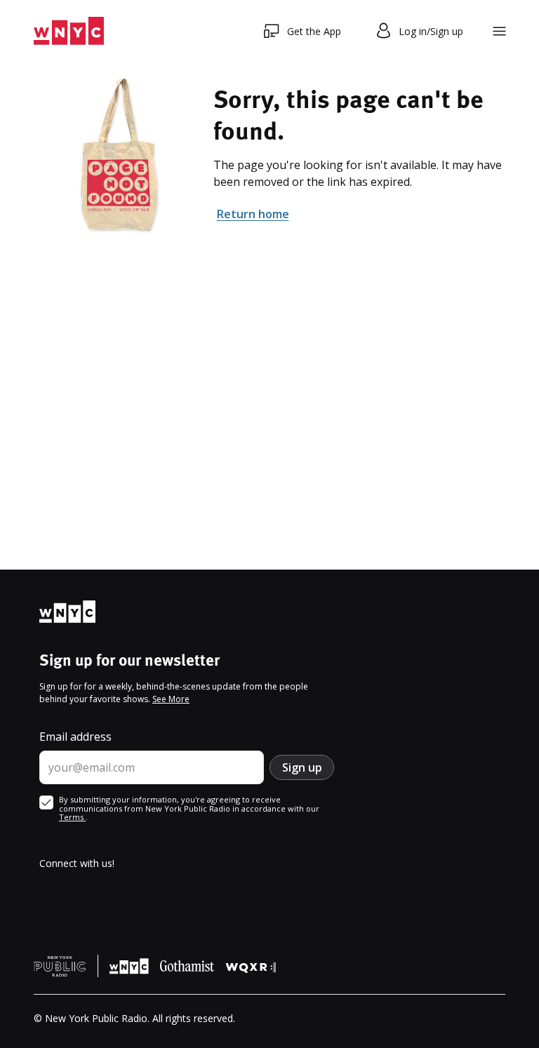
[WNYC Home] (69, 31)
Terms (72, 817)
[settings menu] (499, 31)
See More (170, 699)
